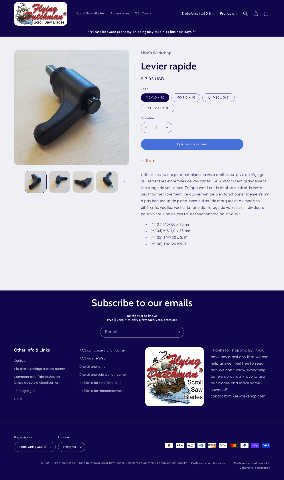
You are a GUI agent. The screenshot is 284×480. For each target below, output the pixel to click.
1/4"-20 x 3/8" (218, 97)
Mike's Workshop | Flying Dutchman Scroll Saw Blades (88, 463)
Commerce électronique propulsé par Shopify (156, 463)
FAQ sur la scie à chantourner (102, 350)
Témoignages (24, 391)
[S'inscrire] (179, 332)
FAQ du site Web (92, 358)
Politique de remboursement (101, 391)
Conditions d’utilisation (255, 468)
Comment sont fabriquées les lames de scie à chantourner (37, 379)
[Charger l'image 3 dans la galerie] (83, 182)
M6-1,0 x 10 (155, 97)
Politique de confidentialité (252, 463)
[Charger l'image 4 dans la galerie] (107, 182)
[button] (245, 14)
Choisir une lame (92, 366)
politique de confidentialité (100, 383)
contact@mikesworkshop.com (238, 396)
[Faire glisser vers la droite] (124, 182)
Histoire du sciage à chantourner (39, 369)
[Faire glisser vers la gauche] (19, 182)
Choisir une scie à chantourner (103, 374)
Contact (20, 361)
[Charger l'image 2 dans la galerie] (59, 182)
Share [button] (150, 160)
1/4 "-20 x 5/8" (158, 107)
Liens (18, 399)
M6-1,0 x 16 (185, 97)
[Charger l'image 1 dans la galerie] (35, 182)
